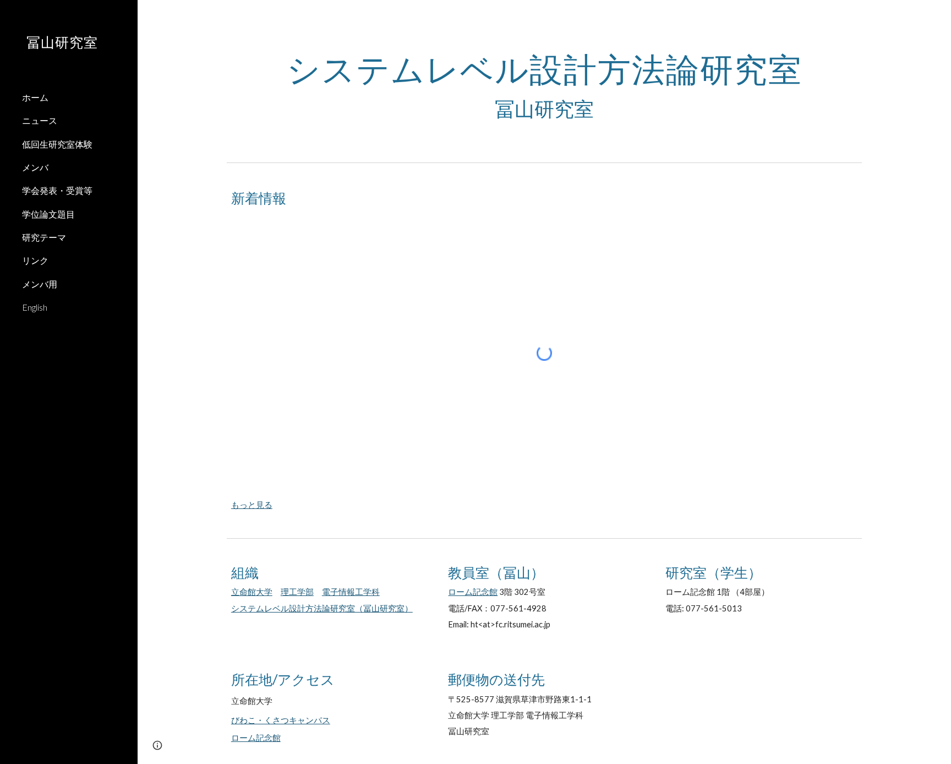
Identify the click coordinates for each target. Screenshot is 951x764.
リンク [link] (35, 260)
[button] (938, 15)
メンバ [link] (35, 167)
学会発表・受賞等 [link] (57, 190)
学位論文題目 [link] (48, 214)
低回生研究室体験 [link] (57, 144)
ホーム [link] (35, 97)
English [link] (34, 307)
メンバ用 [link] (39, 284)
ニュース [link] (39, 120)
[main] (544, 86)
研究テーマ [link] (44, 237)
